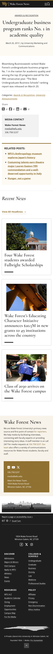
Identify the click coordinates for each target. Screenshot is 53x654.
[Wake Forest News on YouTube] (13, 467)
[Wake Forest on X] (26, 545)
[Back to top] (26, 645)
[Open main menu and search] (47, 4)
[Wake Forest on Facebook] (21, 545)
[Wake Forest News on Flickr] (8, 467)
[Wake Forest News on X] (18, 467)
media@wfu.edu (13, 128)
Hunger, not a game (19, 178)
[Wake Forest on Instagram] (31, 545)
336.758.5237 (35, 444)
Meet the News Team (17, 480)
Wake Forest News (19, 4)
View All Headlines (12, 211)
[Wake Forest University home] (5, 4)
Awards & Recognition (26, 15)
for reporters (40, 431)
